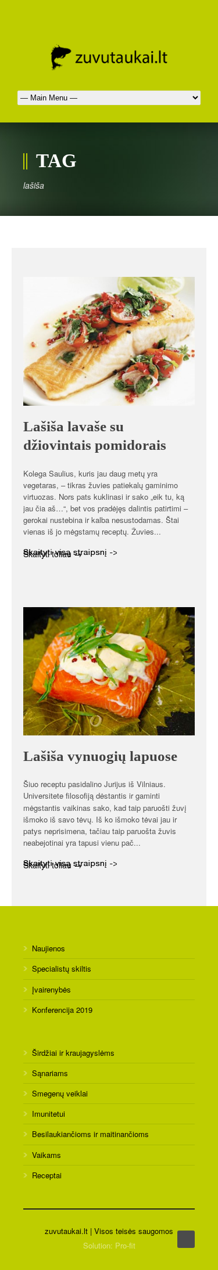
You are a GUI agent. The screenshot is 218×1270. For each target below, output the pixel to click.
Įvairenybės (51, 989)
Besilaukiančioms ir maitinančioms (90, 1133)
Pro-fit (125, 1245)
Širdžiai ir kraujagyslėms (73, 1052)
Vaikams (46, 1154)
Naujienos (48, 948)
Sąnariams (50, 1072)
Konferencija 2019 (62, 1009)
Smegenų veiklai (60, 1093)
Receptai (47, 1175)
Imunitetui (48, 1113)
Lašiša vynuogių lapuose (100, 756)
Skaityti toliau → (52, 552)
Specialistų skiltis (61, 968)
